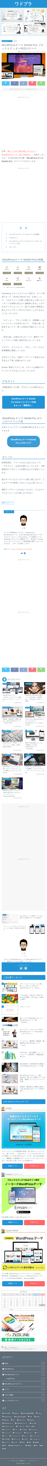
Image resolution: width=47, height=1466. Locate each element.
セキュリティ (29, 1432)
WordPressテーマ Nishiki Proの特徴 (24, 234)
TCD (13, 1420)
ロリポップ (6, 1442)
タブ (37, 1432)
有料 (36, 1445)
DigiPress (25, 1378)
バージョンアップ (15, 1436)
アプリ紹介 (24, 1429)
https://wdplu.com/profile (21, 549)
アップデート (7, 1429)
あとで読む (34, 1423)
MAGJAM (6, 1420)
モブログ (26, 1439)
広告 (5, 1445)
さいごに (12, 247)
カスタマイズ (34, 1429)
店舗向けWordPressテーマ (16, 1445)
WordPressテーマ (7, 41)
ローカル (15, 1442)
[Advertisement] (23, 122)
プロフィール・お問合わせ (18, 1460)
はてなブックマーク (9, 1426)
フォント (26, 1436)
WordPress (24, 1369)
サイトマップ (32, 1460)
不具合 (23, 1442)
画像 (5, 1448)
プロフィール (16, 1439)
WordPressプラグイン (24, 1384)
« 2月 (11, 1309)
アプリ (24, 1389)
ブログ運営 (24, 1395)
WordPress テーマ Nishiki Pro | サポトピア (23, 441)
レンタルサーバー (24, 1400)
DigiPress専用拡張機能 (28, 1413)
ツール (5, 1436)
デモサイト (13, 238)
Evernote (39, 1413)
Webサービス (21, 1420)
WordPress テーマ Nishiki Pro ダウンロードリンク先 (25, 242)
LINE (30, 1416)
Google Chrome (8, 1416)
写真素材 (37, 1442)
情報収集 (29, 1445)
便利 (30, 1442)
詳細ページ (12, 1166)
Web (24, 1363)
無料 (42, 1445)
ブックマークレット (37, 1436)
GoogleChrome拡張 (21, 1416)
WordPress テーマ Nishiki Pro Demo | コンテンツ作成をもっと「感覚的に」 (23, 402)
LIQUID (37, 1416)
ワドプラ (23, 3)
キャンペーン (7, 1432)
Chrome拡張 (7, 1413)
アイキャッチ (21, 1426)
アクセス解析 (31, 1426)
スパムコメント (18, 1432)
